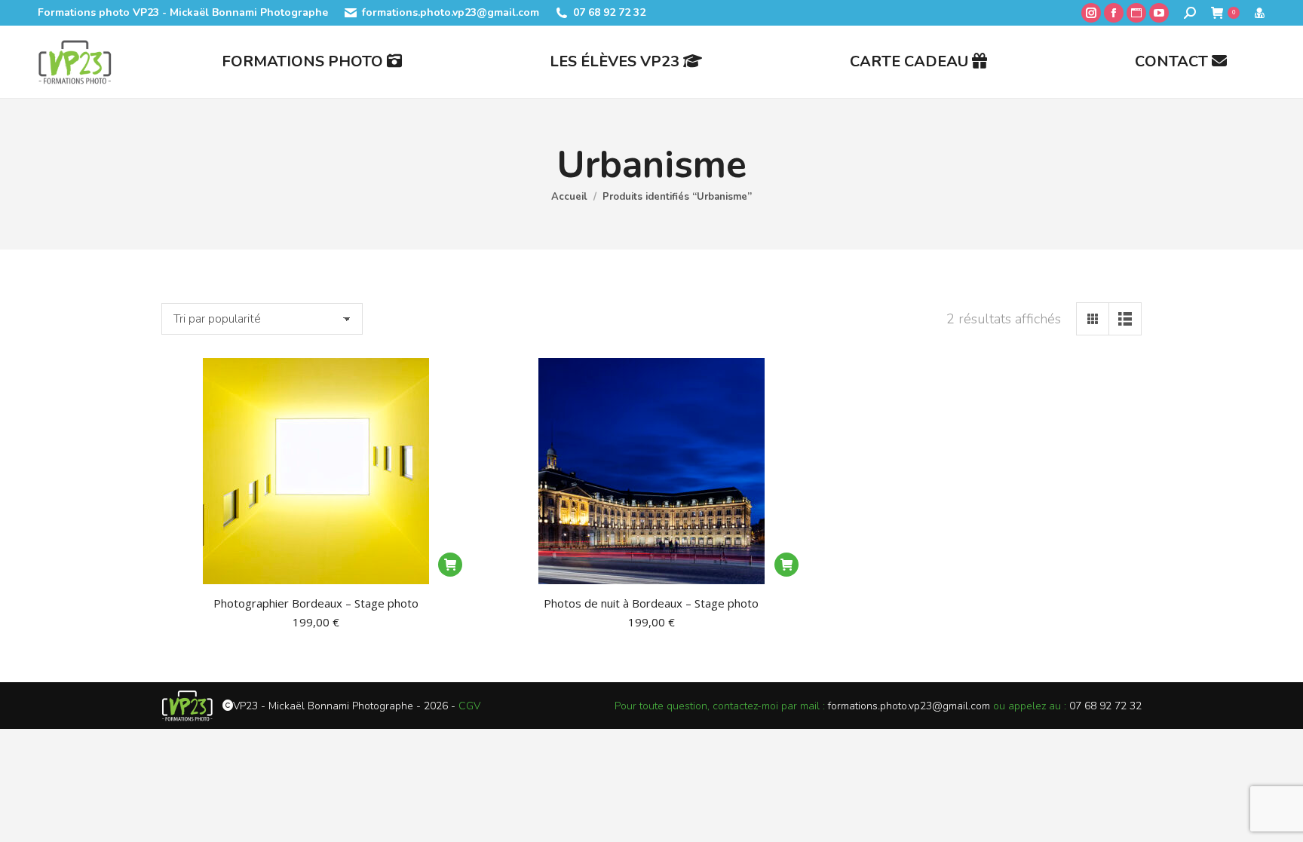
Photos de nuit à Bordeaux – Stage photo (651, 603)
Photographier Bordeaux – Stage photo (315, 603)
